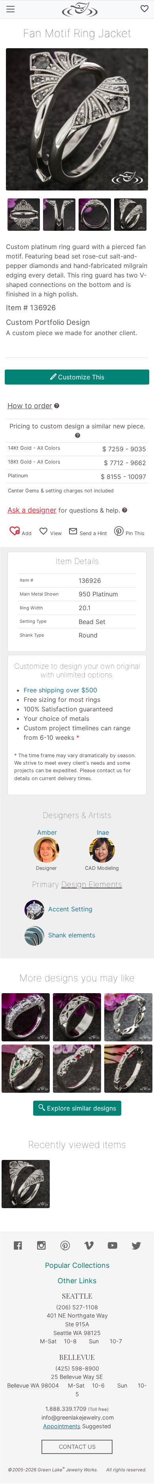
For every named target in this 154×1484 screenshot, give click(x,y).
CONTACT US (77, 1446)
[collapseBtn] (10, 9)
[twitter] (136, 1246)
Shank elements (71, 935)
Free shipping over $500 (60, 690)
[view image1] (23, 214)
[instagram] (41, 1246)
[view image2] (59, 214)
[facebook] (18, 1246)
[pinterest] (65, 1246)
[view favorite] (144, 9)
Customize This (81, 377)
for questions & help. (64, 510)
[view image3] (95, 214)
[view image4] (130, 214)
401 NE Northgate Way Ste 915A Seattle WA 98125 (77, 1324)
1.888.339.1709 (65, 1408)
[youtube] (112, 1246)
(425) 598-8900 (77, 1368)
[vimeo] (89, 1246)
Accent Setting (70, 909)
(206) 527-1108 (77, 1307)
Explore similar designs (81, 1108)
